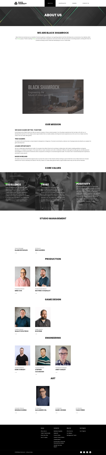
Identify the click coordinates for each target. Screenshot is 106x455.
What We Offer (44, 435)
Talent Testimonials (45, 433)
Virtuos (18, 38)
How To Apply (44, 437)
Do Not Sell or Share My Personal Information (59, 442)
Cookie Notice (57, 439)
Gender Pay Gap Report (58, 446)
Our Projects (83, 431)
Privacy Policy (57, 435)
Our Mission (69, 433)
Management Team (71, 435)
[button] (22, 240)
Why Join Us (44, 431)
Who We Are (70, 431)
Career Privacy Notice (59, 437)
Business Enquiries (58, 431)
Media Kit (56, 433)
